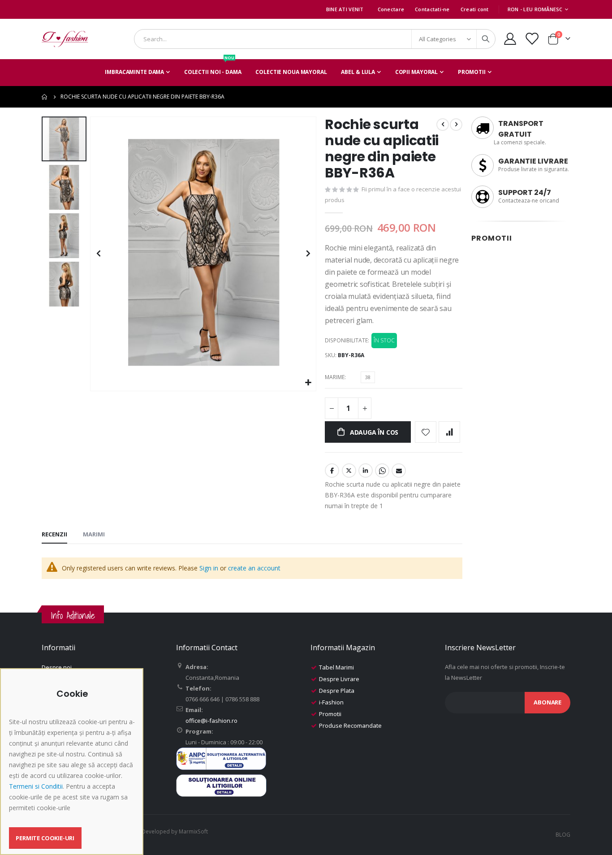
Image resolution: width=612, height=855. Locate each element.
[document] (73, 769)
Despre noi (57, 667)
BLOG (563, 834)
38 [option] (368, 377)
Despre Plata (336, 691)
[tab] (54, 535)
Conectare (391, 9)
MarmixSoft (193, 831)
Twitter (349, 470)
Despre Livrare (339, 679)
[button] (308, 383)
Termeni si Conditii (36, 786)
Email (399, 470)
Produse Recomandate (350, 725)
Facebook (332, 470)
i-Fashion (331, 702)
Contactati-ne (432, 9)
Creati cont (475, 9)
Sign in (208, 568)
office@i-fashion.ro (211, 721)
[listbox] (369, 378)
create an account (254, 568)
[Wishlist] (532, 39)
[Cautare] (485, 39)
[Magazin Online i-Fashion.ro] (65, 39)
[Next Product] (456, 124)
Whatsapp (382, 470)
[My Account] (510, 39)
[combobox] (314, 39)
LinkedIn (365, 470)
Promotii (330, 714)
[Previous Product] (442, 124)
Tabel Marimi (336, 667)
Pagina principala (45, 96)
